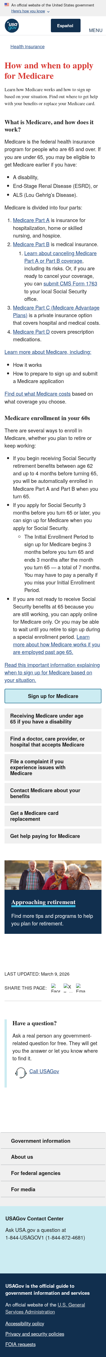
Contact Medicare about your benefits (45, 793)
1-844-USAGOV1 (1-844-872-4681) (45, 1237)
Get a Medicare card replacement (34, 816)
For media (23, 1189)
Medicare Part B (31, 244)
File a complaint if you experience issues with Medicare (38, 767)
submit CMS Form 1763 (70, 283)
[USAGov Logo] (12, 26)
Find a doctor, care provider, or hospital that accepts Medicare (47, 741)
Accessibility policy (24, 1323)
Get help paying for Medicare (45, 836)
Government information (40, 1140)
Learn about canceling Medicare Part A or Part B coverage (60, 256)
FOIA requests (20, 1344)
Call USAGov (44, 1071)
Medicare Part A (31, 220)
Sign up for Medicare (53, 696)
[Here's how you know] (53, 8)
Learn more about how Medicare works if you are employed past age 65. (56, 644)
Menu (95, 29)
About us (22, 1156)
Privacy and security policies (34, 1333)
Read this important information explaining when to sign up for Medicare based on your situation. (52, 672)
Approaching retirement (43, 901)
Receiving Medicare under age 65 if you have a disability (46, 718)
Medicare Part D (31, 331)
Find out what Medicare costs (38, 393)
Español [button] (65, 25)
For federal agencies (35, 1173)
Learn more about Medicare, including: (48, 351)
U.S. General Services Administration (45, 1308)
